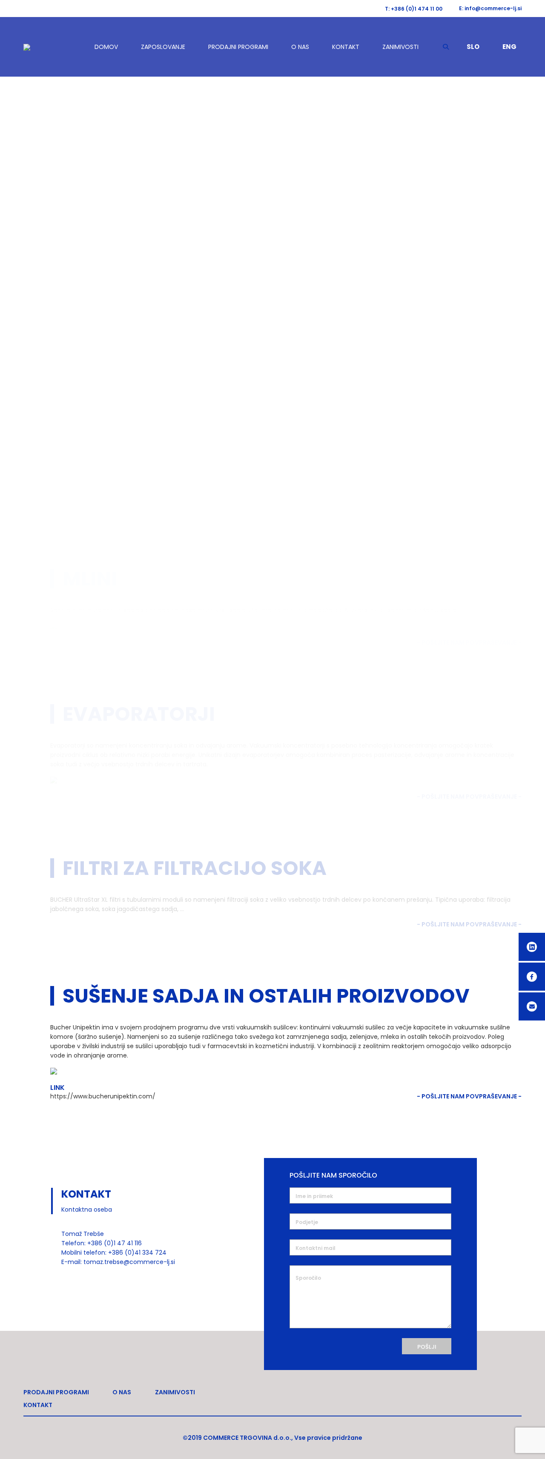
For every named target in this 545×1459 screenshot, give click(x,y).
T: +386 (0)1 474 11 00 (413, 8)
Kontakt (345, 47)
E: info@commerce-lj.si (490, 8)
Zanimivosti (400, 47)
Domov (106, 47)
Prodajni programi (238, 47)
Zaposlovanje (163, 47)
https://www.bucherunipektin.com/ (102, 1096)
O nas (300, 47)
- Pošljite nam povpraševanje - (469, 1096)
